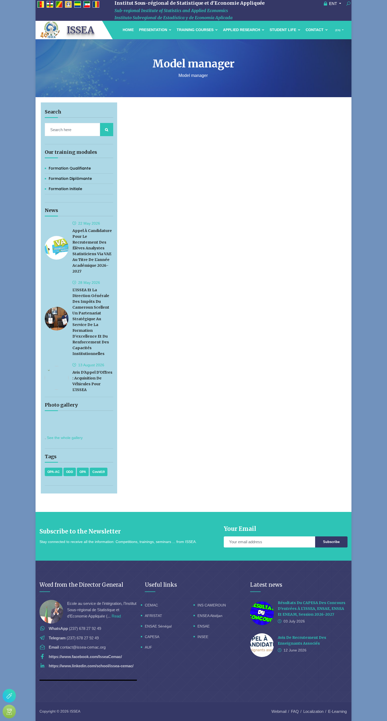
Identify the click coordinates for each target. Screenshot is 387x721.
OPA (83, 472)
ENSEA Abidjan (209, 616)
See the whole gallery (65, 438)
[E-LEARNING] (9, 711)
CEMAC (151, 605)
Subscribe (331, 542)
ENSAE (203, 626)
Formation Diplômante (70, 178)
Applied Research (242, 30)
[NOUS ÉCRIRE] (9, 696)
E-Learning (337, 711)
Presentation (153, 30)
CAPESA (152, 637)
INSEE (202, 637)
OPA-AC (53, 472)
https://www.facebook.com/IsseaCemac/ (85, 656)
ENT (333, 3)
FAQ (295, 711)
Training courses (196, 30)
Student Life (283, 30)
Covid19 (98, 472)
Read (116, 616)
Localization (313, 711)
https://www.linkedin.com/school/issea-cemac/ (91, 666)
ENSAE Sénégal (158, 626)
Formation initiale (65, 188)
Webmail (278, 711)
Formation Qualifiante (70, 168)
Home (128, 30)
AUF (148, 647)
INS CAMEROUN (211, 605)
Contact (315, 30)
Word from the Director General (81, 584)
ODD (69, 472)
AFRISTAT (153, 616)
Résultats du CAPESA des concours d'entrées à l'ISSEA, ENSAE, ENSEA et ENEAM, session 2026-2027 (311, 608)
